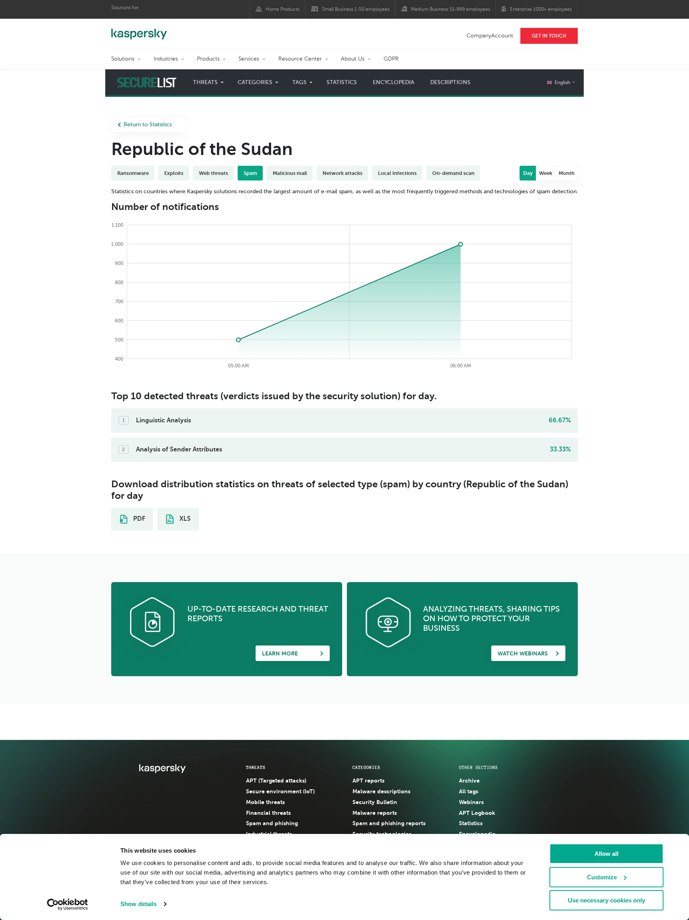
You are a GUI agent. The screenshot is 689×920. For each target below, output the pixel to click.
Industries (166, 59)
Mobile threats (265, 802)
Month (567, 173)
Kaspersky (139, 30)
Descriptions (450, 82)
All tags (468, 791)
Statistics (342, 82)
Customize (602, 877)
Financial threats (268, 813)
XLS (184, 518)
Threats (256, 767)
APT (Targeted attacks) (276, 780)
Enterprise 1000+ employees (541, 9)
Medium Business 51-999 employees (450, 9)
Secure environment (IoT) (280, 791)
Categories (366, 767)
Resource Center (300, 59)
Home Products (282, 9)
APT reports (368, 780)
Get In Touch (549, 36)
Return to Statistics (148, 125)
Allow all (606, 853)
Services (248, 59)
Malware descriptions (381, 791)
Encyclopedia (393, 82)
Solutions (122, 59)
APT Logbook (477, 813)
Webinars (471, 802)
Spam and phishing (272, 823)
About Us (352, 59)
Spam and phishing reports (388, 823)
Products (208, 59)
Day (528, 173)
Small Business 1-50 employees (356, 9)
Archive (469, 780)
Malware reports (374, 813)
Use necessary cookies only (606, 900)
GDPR (391, 59)
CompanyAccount (490, 36)
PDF (138, 518)
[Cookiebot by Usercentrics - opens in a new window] (67, 904)
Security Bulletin (374, 802)
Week (545, 173)
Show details (138, 903)
